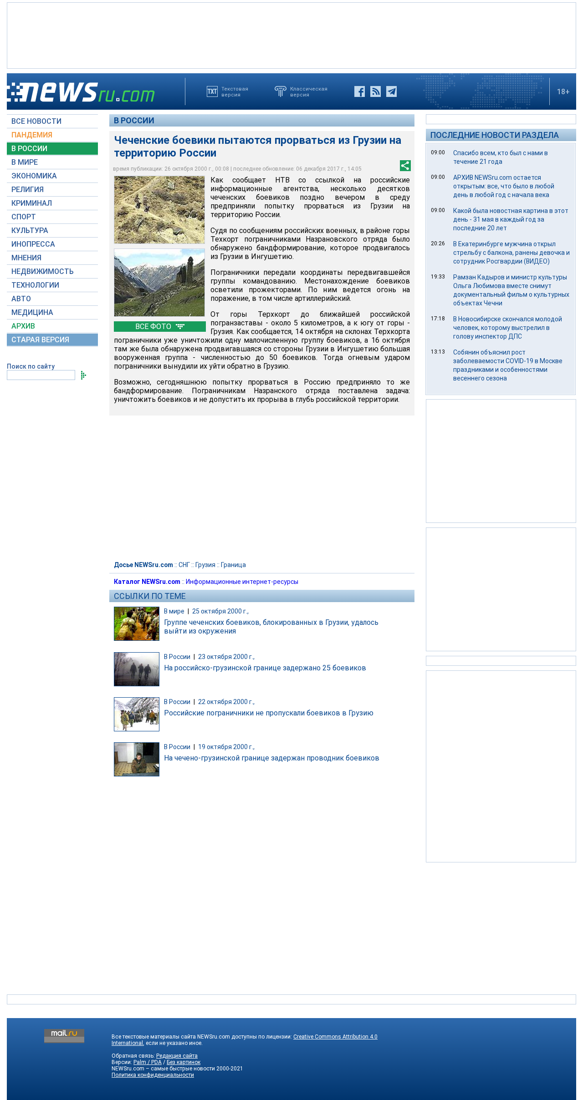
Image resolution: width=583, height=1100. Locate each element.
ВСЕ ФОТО (154, 326)
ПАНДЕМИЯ (31, 135)
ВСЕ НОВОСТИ (36, 121)
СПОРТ (23, 217)
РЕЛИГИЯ (27, 189)
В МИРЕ (24, 162)
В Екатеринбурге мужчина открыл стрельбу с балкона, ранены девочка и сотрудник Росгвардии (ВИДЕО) (511, 252)
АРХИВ (23, 326)
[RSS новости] (375, 91)
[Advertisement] (291, 34)
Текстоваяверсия (234, 91)
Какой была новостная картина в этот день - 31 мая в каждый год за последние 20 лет (510, 219)
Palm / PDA (147, 1062)
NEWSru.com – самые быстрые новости (163, 1068)
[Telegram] (391, 91)
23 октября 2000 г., (226, 656)
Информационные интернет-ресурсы (242, 581)
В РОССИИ (29, 148)
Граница (233, 564)
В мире (174, 611)
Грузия (205, 564)
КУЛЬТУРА (29, 230)
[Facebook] (359, 91)
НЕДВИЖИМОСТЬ (42, 271)
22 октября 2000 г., (226, 701)
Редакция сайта (177, 1056)
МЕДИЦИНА (32, 312)
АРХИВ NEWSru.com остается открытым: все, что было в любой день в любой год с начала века (503, 186)
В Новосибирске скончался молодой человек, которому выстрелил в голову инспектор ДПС (507, 327)
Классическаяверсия (308, 91)
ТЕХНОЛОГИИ (35, 285)
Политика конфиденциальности (153, 1075)
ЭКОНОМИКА (34, 176)
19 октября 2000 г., (226, 746)
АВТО (21, 298)
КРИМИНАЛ (31, 203)
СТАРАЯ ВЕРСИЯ (40, 339)
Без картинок (183, 1062)
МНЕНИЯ (26, 257)
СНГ (184, 564)
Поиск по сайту (31, 366)
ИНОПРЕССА (33, 244)
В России (134, 120)
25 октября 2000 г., (220, 611)
